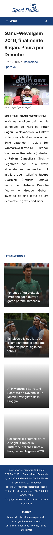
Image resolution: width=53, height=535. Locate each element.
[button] (46, 21)
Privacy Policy (38, 525)
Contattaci (26, 503)
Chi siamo (11, 525)
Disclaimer (26, 529)
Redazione (23, 525)
